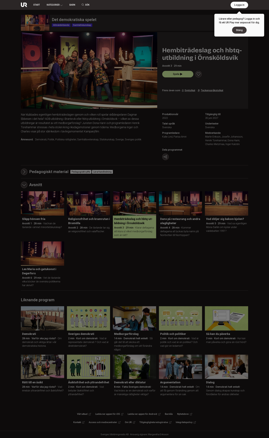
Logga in (239, 4)
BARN (72, 5)
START (36, 5)
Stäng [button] (239, 30)
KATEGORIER (53, 5)
